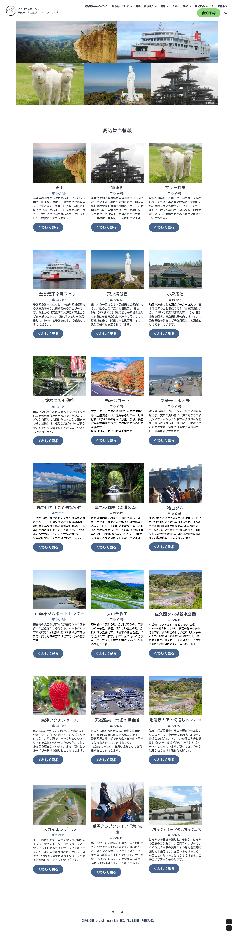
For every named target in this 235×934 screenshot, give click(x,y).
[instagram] (121, 912)
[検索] (225, 12)
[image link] (11, 10)
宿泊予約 (209, 13)
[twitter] (113, 912)
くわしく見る (48, 227)
